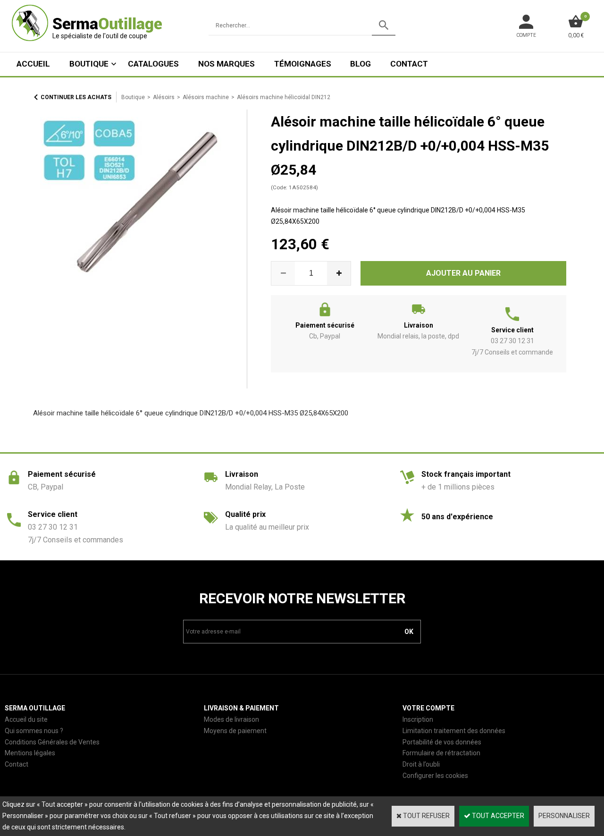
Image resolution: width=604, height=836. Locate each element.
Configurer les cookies (435, 775)
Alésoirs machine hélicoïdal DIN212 (283, 97)
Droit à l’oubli (421, 764)
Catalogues (153, 63)
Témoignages (302, 63)
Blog (360, 63)
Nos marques (226, 63)
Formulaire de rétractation (441, 753)
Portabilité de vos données (442, 742)
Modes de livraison (231, 719)
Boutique (89, 63)
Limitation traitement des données (454, 731)
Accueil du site (26, 719)
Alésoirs (164, 97)
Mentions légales (30, 753)
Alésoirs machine (206, 97)
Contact (409, 63)
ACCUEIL (33, 63)
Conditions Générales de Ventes (52, 742)
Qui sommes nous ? (34, 731)
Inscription (418, 719)
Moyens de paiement (235, 731)
